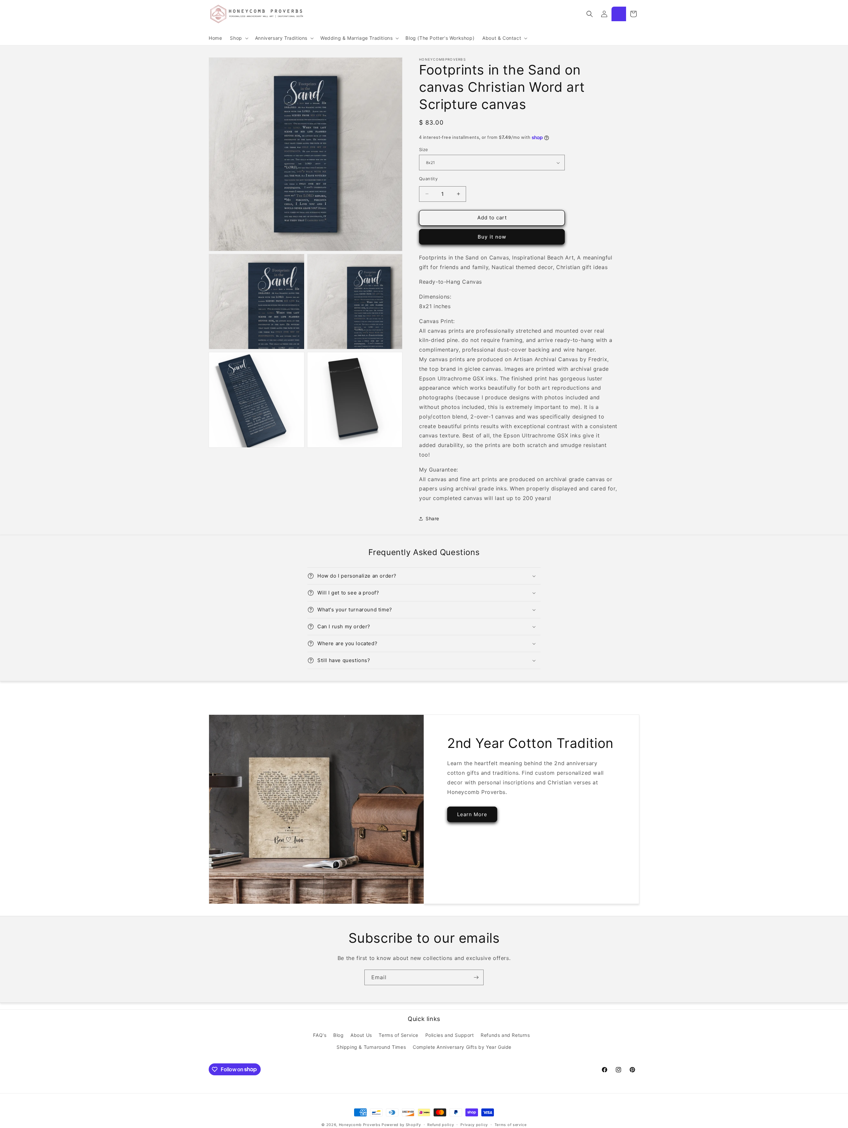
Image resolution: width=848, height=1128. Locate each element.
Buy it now (492, 237)
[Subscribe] (476, 977)
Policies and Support (449, 1035)
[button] (238, 38)
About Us (361, 1035)
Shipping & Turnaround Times (371, 1046)
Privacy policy (474, 1124)
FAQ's (319, 1035)
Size (423, 149)
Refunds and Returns (505, 1035)
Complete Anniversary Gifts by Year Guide (462, 1046)
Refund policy (440, 1124)
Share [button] (432, 518)
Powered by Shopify (401, 1124)
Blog (338, 1035)
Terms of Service (398, 1035)
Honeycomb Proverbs (360, 1124)
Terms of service (511, 1124)
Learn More (472, 814)
